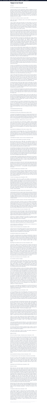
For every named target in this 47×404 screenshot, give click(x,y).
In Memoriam (27, 0)
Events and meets (5, 0)
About (1, 0)
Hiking (9, 0)
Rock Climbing (13, 0)
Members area (22, 0)
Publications (17, 0)
